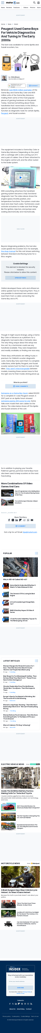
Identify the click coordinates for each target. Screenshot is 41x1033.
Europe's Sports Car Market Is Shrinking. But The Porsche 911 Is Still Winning (19, 697)
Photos (32, 7)
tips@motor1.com (30, 532)
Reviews (9, 7)
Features (16, 7)
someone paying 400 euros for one (15, 401)
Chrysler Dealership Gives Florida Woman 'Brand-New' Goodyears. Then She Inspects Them (19, 688)
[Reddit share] (24, 520)
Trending (12, 672)
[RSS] (31, 1004)
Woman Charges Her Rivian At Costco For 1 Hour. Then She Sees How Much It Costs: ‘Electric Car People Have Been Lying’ (18, 668)
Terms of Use (20, 993)
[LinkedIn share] (17, 520)
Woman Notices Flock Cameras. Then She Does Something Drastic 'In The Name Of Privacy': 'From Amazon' (20, 717)
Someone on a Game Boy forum (14, 393)
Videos (25, 7)
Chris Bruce (15, 77)
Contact (29, 1009)
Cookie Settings (25, 1016)
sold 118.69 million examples (20, 90)
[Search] (34, 3)
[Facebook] (10, 1004)
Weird (16, 24)
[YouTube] (28, 1004)
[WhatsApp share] (28, 520)
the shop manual (8, 251)
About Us (12, 1009)
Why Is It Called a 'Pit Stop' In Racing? (16, 725)
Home (3, 24)
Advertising (20, 1009)
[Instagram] (25, 1004)
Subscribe (20, 988)
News (3, 7)
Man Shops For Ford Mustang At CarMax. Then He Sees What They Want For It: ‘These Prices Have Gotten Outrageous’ (20, 678)
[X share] (13, 520)
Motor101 (12, 727)
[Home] (13, 2)
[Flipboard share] (20, 520)
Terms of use (34, 1016)
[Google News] (22, 1004)
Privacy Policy (27, 992)
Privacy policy (7, 1016)
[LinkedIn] (16, 1004)
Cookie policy (16, 1016)
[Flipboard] (19, 1004)
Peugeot (4, 113)
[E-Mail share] (32, 520)
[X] (13, 1004)
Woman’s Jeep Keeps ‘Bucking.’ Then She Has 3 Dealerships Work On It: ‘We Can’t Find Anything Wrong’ (20, 707)
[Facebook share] (9, 520)
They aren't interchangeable (18, 369)
